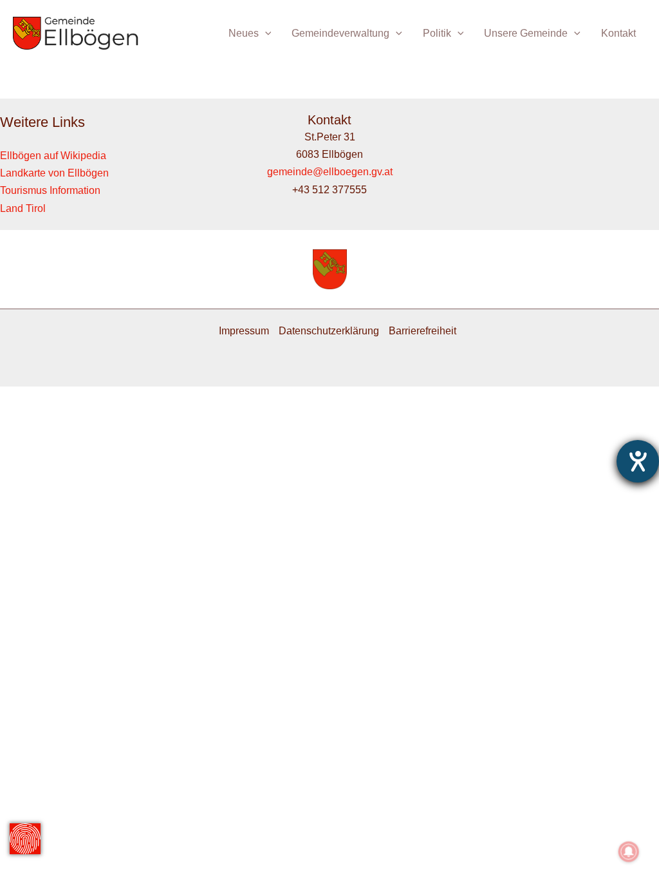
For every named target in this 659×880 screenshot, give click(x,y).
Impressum (244, 330)
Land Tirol (23, 208)
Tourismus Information (50, 190)
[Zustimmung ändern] (25, 838)
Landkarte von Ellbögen (54, 172)
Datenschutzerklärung (329, 330)
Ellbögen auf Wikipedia (53, 155)
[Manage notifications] (628, 851)
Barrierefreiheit (422, 330)
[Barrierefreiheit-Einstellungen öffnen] (638, 461)
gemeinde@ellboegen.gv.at (330, 171)
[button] (265, 33)
